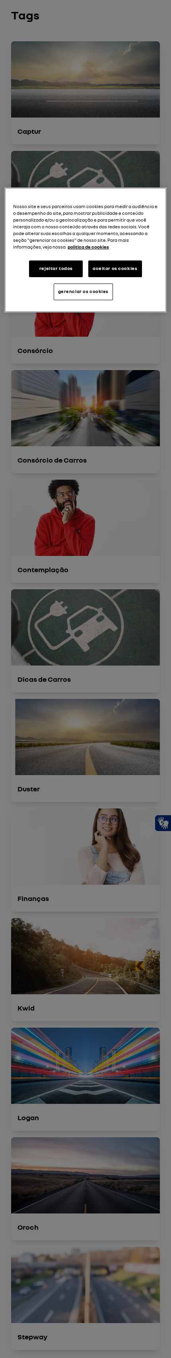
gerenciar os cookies (83, 291)
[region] (85, 249)
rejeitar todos (56, 268)
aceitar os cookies (115, 268)
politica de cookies (88, 247)
